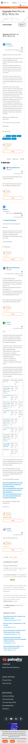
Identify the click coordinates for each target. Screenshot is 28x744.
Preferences (21, 741)
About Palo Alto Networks (10, 667)
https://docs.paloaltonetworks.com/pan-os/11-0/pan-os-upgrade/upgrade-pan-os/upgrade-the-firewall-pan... (12, 495)
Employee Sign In (24, 2)
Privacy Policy (16, 736)
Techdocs (5, 709)
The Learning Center (9, 702)
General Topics (7, 24)
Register (14, 2)
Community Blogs (8, 696)
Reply (12, 151)
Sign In (19, 2)
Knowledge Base (7, 705)
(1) (10, 517)
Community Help (7, 699)
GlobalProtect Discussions (10, 620)
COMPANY (6, 664)
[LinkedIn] (16, 719)
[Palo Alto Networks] (14, 660)
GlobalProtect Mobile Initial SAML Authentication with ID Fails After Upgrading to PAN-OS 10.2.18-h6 (14, 639)
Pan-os (13, 136)
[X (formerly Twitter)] (6, 719)
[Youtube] (11, 719)
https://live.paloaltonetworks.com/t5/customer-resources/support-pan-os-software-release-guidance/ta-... (13, 490)
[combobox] (7, 19)
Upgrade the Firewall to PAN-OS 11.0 (6, 445)
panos (19, 136)
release (14, 138)
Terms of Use (6, 683)
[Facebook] (21, 719)
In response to (15, 213)
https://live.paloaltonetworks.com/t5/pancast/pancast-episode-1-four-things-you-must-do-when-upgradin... (13, 484)
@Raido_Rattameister (10, 220)
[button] (5, 741)
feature (8, 136)
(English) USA (24, 5)
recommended (6, 138)
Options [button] (21, 24)
